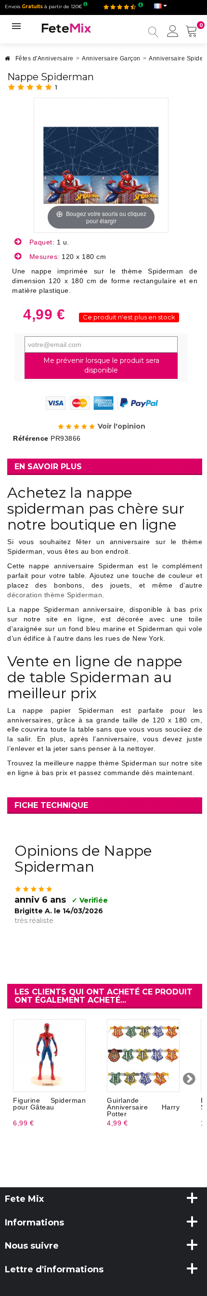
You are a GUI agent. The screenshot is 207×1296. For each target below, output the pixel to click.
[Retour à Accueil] (8, 61)
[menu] (173, 32)
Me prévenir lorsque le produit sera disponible (101, 365)
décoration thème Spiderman (54, 595)
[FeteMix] (66, 27)
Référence (31, 438)
